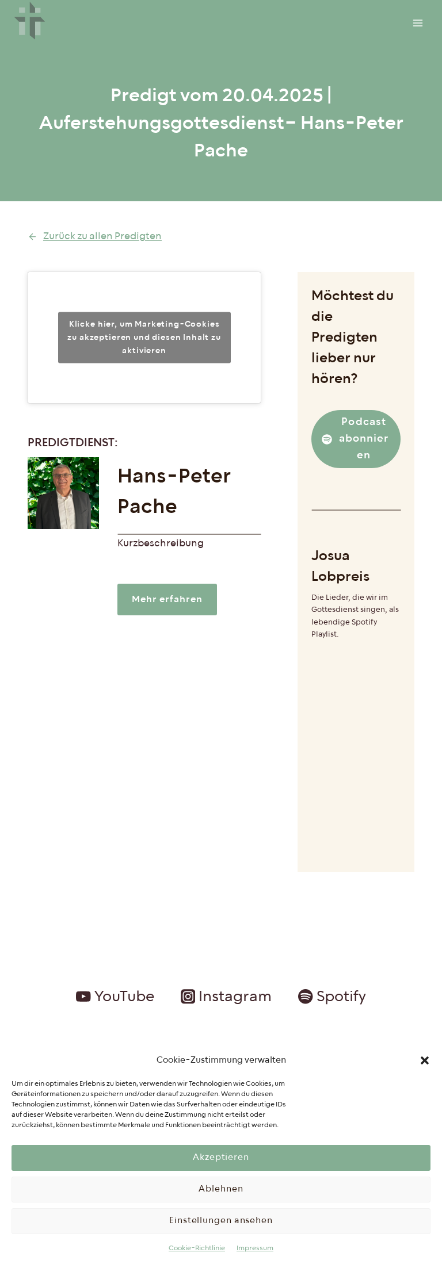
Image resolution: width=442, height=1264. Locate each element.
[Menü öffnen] (417, 23)
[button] (424, 1060)
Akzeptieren (221, 1157)
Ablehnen (221, 1189)
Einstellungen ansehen (221, 1221)
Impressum (255, 1248)
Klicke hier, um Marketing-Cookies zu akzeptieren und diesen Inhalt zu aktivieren (143, 338)
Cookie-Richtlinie (197, 1248)
